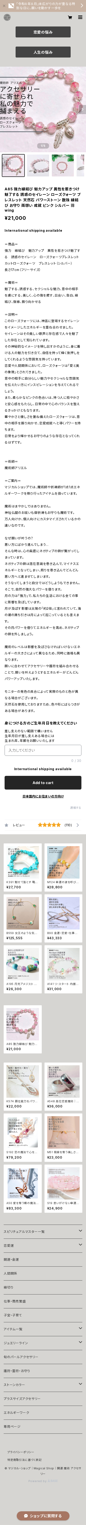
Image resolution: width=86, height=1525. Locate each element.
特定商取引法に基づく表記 (24, 1460)
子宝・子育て (13, 1315)
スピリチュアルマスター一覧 (24, 1232)
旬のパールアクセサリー (21, 1357)
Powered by (38, 1481)
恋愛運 (9, 1245)
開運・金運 (11, 1259)
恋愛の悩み (43, 32)
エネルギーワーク (16, 1413)
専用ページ (12, 1426)
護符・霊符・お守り (17, 1371)
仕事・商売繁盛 (15, 1301)
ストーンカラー (14, 1385)
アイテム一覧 (13, 1329)
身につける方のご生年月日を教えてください (41, 723)
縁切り (8, 1287)
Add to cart (43, 782)
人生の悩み (43, 52)
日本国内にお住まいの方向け (43, 796)
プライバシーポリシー (20, 1452)
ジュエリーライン (16, 1343)
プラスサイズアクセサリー (22, 1399)
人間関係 (10, 1273)
